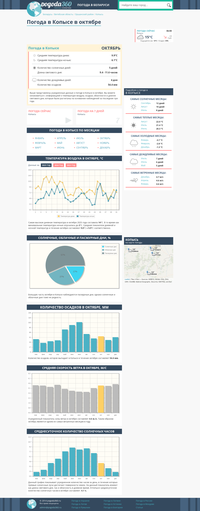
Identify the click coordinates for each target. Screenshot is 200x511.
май (59, 143)
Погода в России (144, 500)
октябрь (105, 138)
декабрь (105, 147)
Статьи (139, 507)
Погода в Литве (79, 504)
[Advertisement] (80, 35)
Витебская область (63, 14)
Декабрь (145, 147)
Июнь (144, 110)
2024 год (58, 165)
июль (80, 138)
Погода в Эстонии (113, 504)
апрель (61, 138)
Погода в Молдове (145, 504)
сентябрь (82, 147)
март (38, 147)
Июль (144, 125)
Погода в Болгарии (113, 507)
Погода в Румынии (80, 507)
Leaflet (127, 279)
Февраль (145, 143)
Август (144, 106)
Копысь (99, 14)
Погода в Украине (80, 500)
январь (39, 138)
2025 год (46, 165)
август (80, 143)
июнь (60, 147)
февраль (40, 143)
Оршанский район (84, 14)
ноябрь (104, 143)
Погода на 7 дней (91, 111)
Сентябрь (146, 103)
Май (143, 165)
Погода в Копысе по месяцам (74, 130)
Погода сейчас (146, 30)
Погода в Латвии (112, 500)
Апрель (144, 180)
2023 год (71, 165)
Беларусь (47, 14)
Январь (144, 140)
